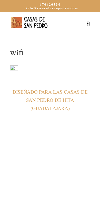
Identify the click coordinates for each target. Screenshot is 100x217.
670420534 (50, 4)
